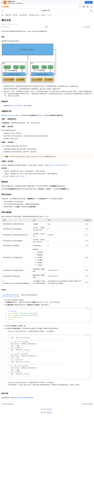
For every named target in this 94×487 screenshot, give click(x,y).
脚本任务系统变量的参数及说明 (24, 397)
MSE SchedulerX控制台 (11, 115)
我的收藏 (88, 27)
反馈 (50, 412)
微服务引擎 (8, 15)
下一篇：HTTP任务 (87, 404)
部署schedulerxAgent (15, 105)
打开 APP (88, 2)
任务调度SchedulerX (34, 15)
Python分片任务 (20, 176)
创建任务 (40, 115)
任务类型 (43, 15)
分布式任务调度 (23, 15)
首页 (2, 15)
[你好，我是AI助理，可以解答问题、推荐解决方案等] (84, 7)
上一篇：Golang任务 (7, 404)
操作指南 (15, 15)
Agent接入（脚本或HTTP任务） (59, 165)
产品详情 (46, 27)
